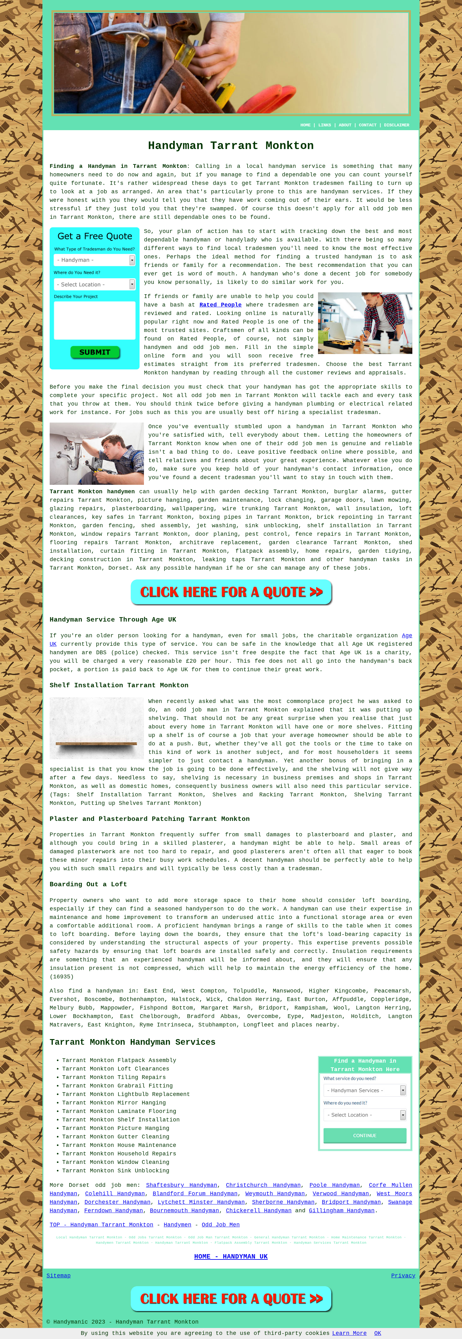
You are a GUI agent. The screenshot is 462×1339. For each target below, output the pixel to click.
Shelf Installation (149, 1120)
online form (164, 356)
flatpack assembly (265, 551)
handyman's (301, 469)
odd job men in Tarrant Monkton (244, 395)
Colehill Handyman (115, 1194)
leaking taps (223, 559)
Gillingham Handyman (342, 1211)
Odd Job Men (221, 1225)
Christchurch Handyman (263, 1185)
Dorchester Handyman (118, 1202)
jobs (361, 568)
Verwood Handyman (341, 1194)
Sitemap (59, 1276)
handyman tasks (374, 559)
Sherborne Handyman (283, 1202)
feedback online (316, 452)
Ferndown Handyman (113, 1211)
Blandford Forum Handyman (195, 1194)
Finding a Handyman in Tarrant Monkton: (120, 166)
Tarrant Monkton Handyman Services (133, 1042)
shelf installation (339, 526)
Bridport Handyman (351, 1202)
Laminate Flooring (147, 1111)
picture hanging (164, 500)
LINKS (324, 125)
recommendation (341, 265)
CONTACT (368, 125)
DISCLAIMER (396, 125)
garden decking (244, 492)
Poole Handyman (335, 1185)
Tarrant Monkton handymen (92, 492)
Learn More (349, 1333)
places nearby (314, 1025)
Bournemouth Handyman (184, 1211)
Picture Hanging (143, 1128)
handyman (335, 192)
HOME (305, 125)
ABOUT (345, 125)
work (254, 200)
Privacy (403, 1276)
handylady (241, 240)
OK (377, 1333)
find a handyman (96, 991)
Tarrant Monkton (369, 426)
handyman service (297, 166)
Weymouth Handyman (275, 1194)
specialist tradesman (343, 412)
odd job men (392, 209)
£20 (191, 661)
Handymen (177, 1225)
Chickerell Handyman (259, 1211)
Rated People (221, 305)
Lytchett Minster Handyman (201, 1202)
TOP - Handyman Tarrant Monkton (101, 1225)
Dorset (118, 568)
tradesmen (328, 183)
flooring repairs (79, 542)
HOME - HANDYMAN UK (231, 1256)
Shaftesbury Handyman (181, 1185)
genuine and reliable (377, 443)
